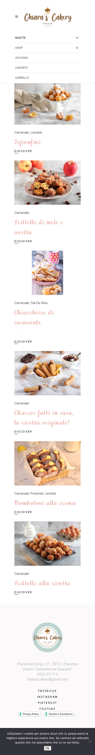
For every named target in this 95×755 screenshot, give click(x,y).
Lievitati (36, 133)
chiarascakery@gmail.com (47, 679)
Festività (37, 494)
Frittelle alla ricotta (42, 583)
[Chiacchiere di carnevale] (47, 273)
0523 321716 (47, 674)
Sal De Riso (39, 303)
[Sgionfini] (47, 102)
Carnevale (21, 133)
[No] (89, 741)
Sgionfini (27, 142)
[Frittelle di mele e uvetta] (47, 182)
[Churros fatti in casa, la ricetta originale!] (47, 373)
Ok (47, 748)
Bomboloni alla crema (45, 503)
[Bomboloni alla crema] (47, 463)
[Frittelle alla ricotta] (47, 543)
